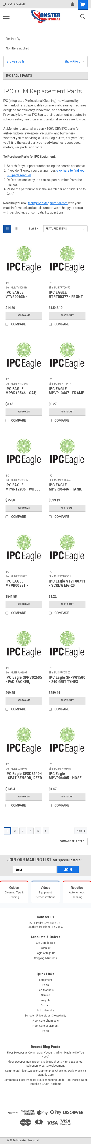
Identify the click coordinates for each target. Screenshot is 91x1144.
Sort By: (33, 228)
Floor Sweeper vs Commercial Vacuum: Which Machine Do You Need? (45, 1054)
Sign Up (50, 953)
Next (80, 830)
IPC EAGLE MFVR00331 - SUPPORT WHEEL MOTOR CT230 (20, 583)
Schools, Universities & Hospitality (45, 1015)
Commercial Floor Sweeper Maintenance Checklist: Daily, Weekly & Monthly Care (45, 1072)
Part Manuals (46, 990)
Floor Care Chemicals (45, 1020)
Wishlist (46, 948)
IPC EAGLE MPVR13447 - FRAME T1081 (66, 391)
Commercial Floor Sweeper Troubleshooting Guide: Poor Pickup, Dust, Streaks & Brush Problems (46, 1081)
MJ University (45, 1010)
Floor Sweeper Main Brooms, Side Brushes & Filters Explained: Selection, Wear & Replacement (45, 1063)
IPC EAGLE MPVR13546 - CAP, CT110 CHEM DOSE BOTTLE (22, 391)
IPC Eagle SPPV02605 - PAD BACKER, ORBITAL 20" (24, 679)
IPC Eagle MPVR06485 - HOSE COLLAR (65, 775)
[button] (45, 61)
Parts (45, 985)
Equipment (45, 979)
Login (39, 953)
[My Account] (72, 4)
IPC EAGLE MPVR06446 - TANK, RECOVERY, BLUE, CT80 (65, 487)
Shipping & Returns (45, 958)
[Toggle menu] (6, 17)
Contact (45, 1005)
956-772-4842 (16, 4)
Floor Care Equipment (45, 1025)
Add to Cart (24, 315)
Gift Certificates (45, 942)
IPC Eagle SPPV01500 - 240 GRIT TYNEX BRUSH (67, 679)
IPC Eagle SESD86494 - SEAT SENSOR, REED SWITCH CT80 (24, 775)
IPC (7, 283)
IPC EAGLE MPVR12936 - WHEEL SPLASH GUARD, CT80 (23, 487)
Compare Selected (71, 841)
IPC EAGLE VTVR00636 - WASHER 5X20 (17, 294)
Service (45, 995)
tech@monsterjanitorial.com (48, 203)
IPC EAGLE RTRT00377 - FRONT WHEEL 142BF (66, 294)
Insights (46, 1000)
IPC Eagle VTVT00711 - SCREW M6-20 (67, 583)
